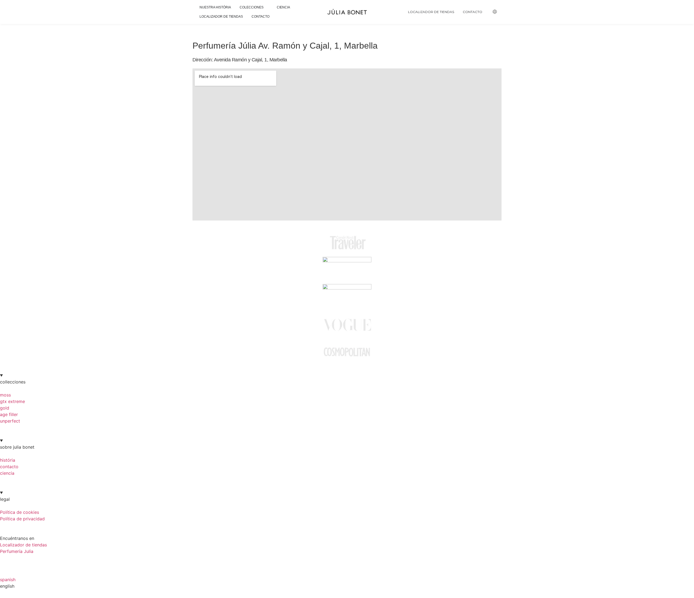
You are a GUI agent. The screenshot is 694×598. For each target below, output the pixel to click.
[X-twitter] (51, 561)
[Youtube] (36, 561)
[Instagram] (21, 561)
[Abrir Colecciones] (266, 7)
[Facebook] (7, 561)
